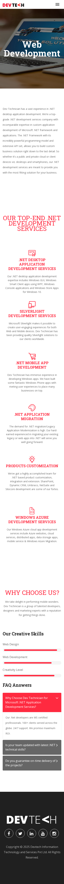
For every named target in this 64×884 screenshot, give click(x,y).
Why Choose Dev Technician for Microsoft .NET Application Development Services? (26, 702)
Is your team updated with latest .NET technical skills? (30, 747)
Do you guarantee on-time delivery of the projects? (30, 763)
